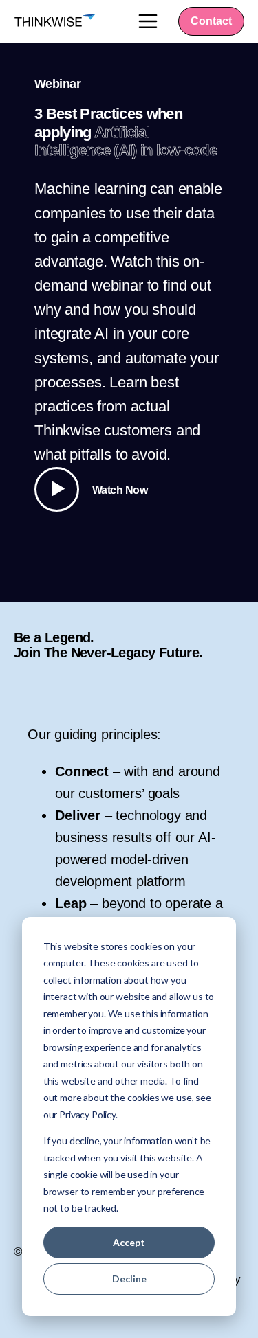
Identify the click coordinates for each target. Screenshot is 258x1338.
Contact (211, 21)
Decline (129, 1278)
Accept (129, 1242)
